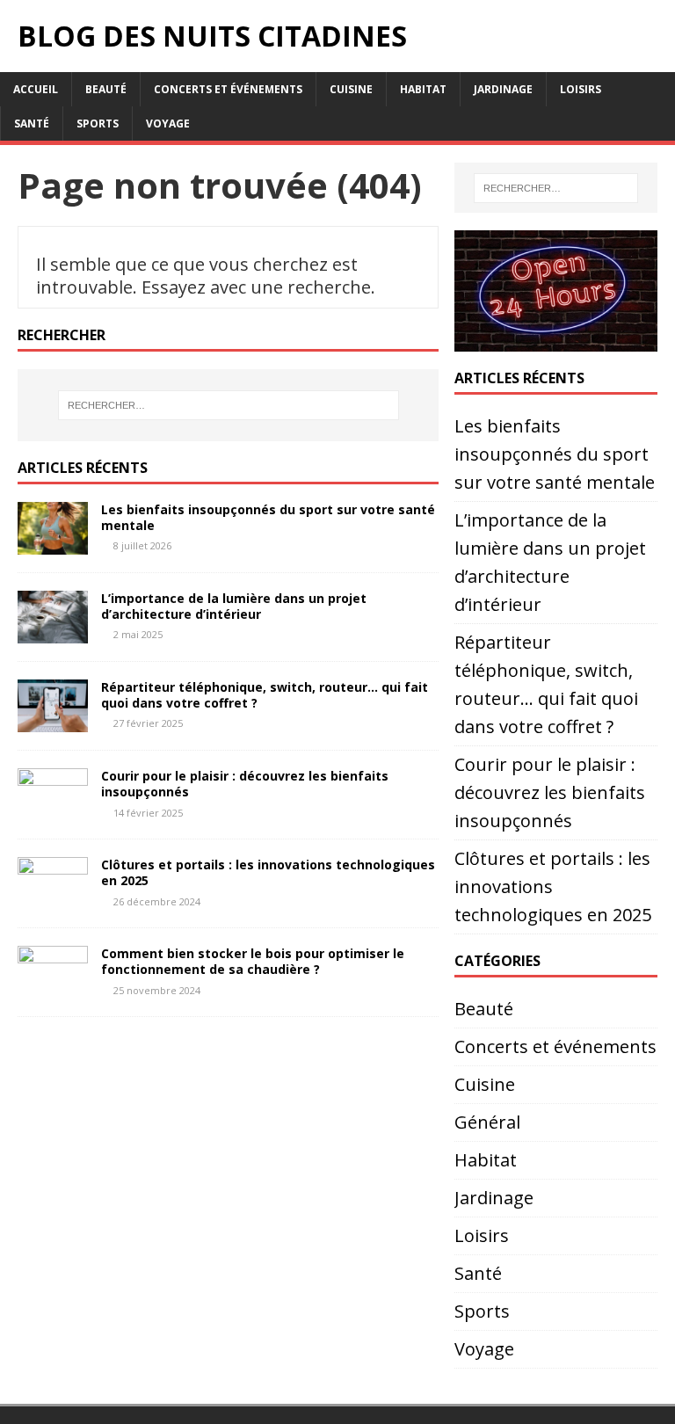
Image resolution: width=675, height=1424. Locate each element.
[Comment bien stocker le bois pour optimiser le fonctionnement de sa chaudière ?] (53, 988)
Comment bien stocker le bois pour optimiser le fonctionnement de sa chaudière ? (252, 961)
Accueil (35, 89)
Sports (97, 123)
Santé (31, 123)
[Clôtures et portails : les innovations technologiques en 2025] (53, 899)
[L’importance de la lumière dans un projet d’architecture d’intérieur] (53, 633)
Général (487, 1122)
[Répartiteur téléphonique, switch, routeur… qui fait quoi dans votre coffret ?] (53, 722)
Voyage (168, 123)
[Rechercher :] (228, 405)
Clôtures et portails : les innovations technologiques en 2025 (268, 872)
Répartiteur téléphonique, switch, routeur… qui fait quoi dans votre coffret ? (264, 695)
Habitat (423, 89)
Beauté (106, 89)
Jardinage (503, 89)
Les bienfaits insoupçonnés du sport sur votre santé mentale (268, 517)
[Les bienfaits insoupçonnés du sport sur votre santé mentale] (53, 544)
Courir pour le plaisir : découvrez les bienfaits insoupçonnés (244, 783)
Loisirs (580, 89)
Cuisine (351, 89)
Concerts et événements (228, 89)
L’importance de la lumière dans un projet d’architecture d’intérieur (234, 606)
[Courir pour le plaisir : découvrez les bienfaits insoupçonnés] (53, 811)
